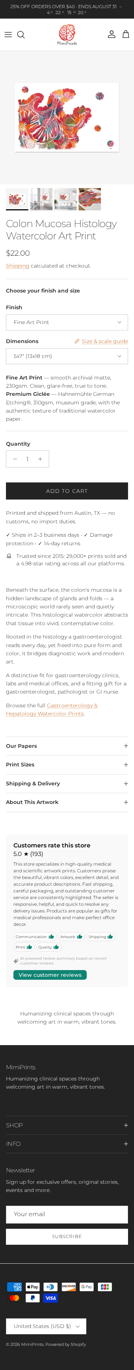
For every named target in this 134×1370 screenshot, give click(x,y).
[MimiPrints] (67, 34)
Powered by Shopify (65, 1344)
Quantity (18, 443)
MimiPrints (32, 1344)
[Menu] (8, 34)
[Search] (24, 34)
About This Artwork (32, 802)
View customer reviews (50, 975)
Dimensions (22, 341)
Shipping (17, 265)
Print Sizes (20, 764)
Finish (14, 307)
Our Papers (21, 746)
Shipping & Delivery (33, 783)
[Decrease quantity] (12, 459)
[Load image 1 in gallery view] (67, 117)
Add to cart (67, 491)
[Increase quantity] (42, 459)
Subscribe (67, 1236)
